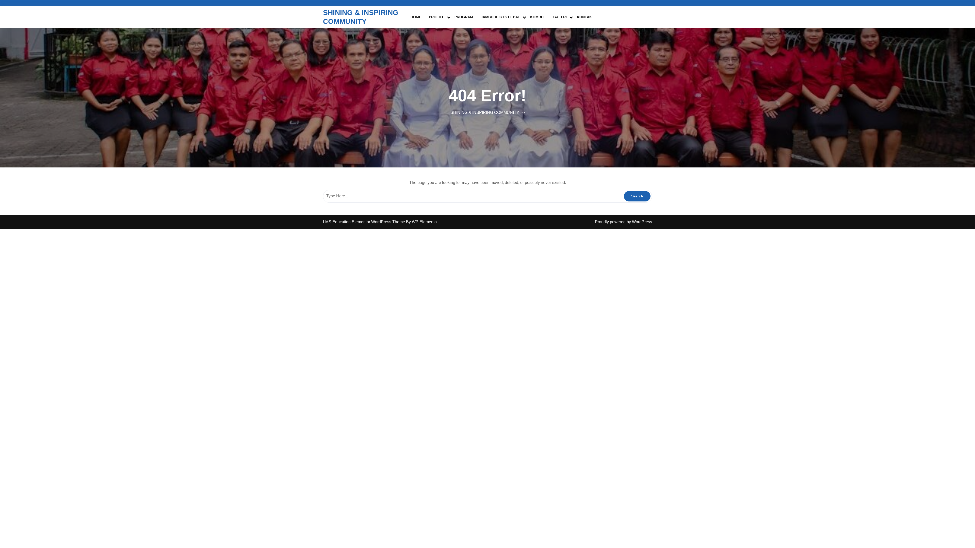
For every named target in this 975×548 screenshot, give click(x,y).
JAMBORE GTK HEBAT (500, 17)
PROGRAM (463, 17)
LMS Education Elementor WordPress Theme (364, 222)
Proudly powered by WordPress (623, 222)
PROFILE (436, 17)
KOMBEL (538, 17)
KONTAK (584, 17)
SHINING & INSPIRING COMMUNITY (484, 112)
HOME (416, 17)
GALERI (560, 17)
